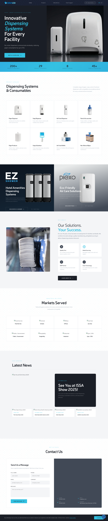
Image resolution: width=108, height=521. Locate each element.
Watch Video (36, 209)
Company (33, 479)
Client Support (69, 2)
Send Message (18, 501)
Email (12, 479)
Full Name (14, 472)
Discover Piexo (69, 205)
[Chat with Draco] (103, 516)
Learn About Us (66, 278)
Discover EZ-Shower (15, 209)
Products (43, 2)
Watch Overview (13, 55)
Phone (32, 472)
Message (13, 486)
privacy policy (73, 517)
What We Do (56, 2)
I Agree (99, 517)
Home (30, 2)
